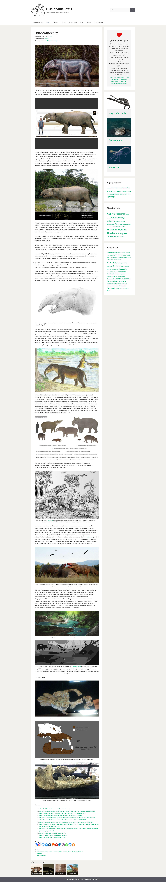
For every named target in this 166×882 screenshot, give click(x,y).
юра (113, 196)
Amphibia (117, 252)
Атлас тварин (73, 22)
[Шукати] (132, 10)
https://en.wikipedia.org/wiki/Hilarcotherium (53, 835)
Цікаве (64, 22)
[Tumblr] (49, 844)
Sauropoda (110, 281)
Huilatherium (53, 668)
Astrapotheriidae (48, 851)
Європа (111, 213)
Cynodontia (109, 266)
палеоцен (109, 194)
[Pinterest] (56, 844)
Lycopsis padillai (77, 666)
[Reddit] (53, 844)
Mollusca (114, 271)
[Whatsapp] (66, 844)
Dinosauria (117, 266)
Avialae (112, 257)
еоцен (117, 188)
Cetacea (129, 257)
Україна (110, 236)
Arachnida (128, 252)
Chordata (56, 851)
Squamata (118, 283)
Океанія (125, 226)
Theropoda (111, 288)
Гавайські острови (120, 221)
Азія (113, 217)
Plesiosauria (118, 274)
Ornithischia (122, 272)
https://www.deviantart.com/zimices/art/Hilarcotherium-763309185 (60, 815)
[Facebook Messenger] (70, 844)
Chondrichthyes (117, 259)
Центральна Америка (118, 236)
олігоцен (124, 191)
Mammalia (70, 851)
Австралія (120, 214)
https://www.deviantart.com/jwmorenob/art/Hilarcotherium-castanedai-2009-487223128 (67, 818)
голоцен (109, 188)
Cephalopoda (123, 257)
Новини (56, 22)
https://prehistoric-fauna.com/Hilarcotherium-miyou (55, 809)
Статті (48, 22)
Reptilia (118, 279)
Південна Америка (53, 41)
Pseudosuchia (111, 276)
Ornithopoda (110, 274)
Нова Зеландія (118, 226)
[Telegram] (46, 844)
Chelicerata (110, 259)
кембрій (127, 188)
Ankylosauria (122, 252)
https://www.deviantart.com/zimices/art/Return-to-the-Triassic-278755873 (62, 820)
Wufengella (39, 853)
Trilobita (109, 290)
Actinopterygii (111, 252)
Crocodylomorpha (122, 263)
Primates (123, 274)
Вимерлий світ (59, 9)
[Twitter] (43, 844)
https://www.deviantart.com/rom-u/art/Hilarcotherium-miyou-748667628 (62, 813)
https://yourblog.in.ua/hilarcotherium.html (52, 837)
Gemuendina (115, 140)
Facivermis (114, 167)
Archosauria (110, 255)
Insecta (109, 269)
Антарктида (120, 218)
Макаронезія (127, 224)
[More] (73, 844)
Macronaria (115, 269)
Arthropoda (118, 255)
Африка (111, 221)
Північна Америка (117, 233)
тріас (109, 196)
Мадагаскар (120, 224)
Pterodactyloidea (120, 276)
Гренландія (111, 224)
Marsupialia (109, 271)
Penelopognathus (41, 855)
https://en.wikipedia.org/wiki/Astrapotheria (52, 833)
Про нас (88, 22)
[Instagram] (39, 844)
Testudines (117, 285)
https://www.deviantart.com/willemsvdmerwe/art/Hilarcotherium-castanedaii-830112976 (67, 811)
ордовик (129, 191)
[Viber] (63, 844)
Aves (108, 257)
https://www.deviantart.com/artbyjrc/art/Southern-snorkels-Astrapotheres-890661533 (66, 822)
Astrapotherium (88, 537)
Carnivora (117, 257)
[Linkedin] (59, 844)
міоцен (47, 38)
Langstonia (50, 520)
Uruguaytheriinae (78, 851)
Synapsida (124, 283)
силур (129, 194)
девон (113, 188)
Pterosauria (110, 279)
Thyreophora (119, 288)
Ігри (81, 22)
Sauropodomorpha (120, 281)
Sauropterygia (111, 283)
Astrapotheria (40, 851)
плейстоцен (118, 194)
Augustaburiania (117, 113)
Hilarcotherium (63, 851)
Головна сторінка (38, 22)
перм (113, 194)
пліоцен (125, 194)
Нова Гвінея (110, 226)
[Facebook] (36, 844)
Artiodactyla (126, 255)
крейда (111, 191)
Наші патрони (99, 22)
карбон (122, 188)
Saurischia (126, 279)
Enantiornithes (125, 266)
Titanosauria (125, 288)
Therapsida (122, 286)
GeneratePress (95, 879)
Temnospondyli (110, 286)
